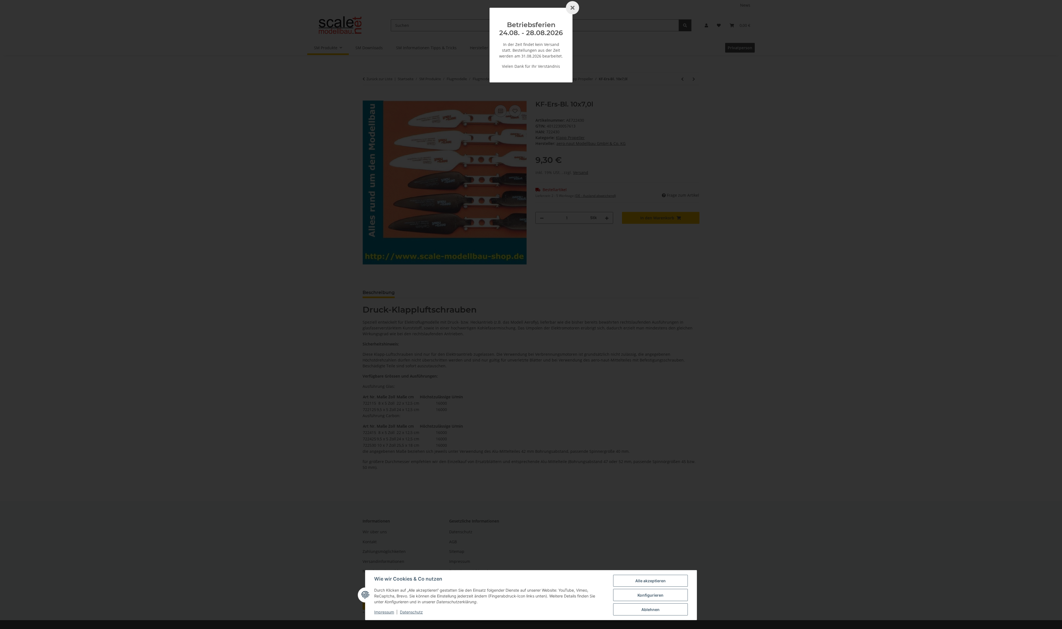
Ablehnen (650, 609)
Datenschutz (411, 612)
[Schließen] (572, 7)
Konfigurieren (650, 595)
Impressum (384, 612)
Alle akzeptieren (650, 580)
